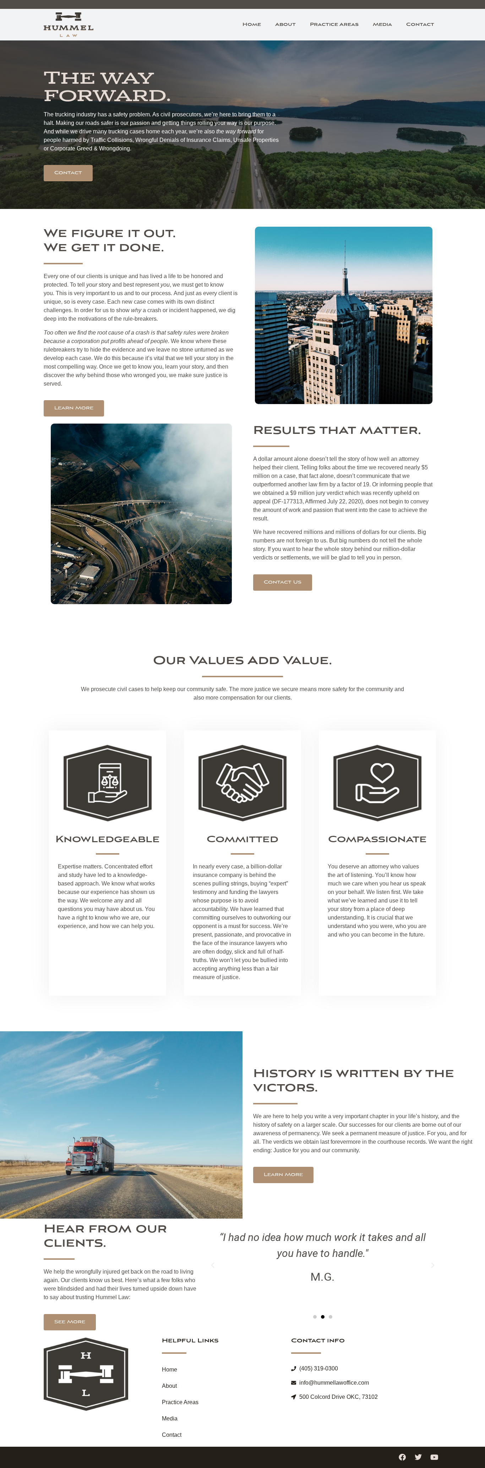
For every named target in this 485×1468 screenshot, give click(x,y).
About (285, 25)
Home (252, 25)
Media (382, 25)
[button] (212, 1265)
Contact (420, 25)
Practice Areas (334, 25)
